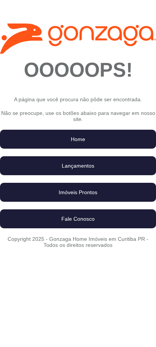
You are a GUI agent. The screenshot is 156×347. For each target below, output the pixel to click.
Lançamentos (78, 166)
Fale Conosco (78, 219)
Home (78, 139)
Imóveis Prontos (78, 192)
